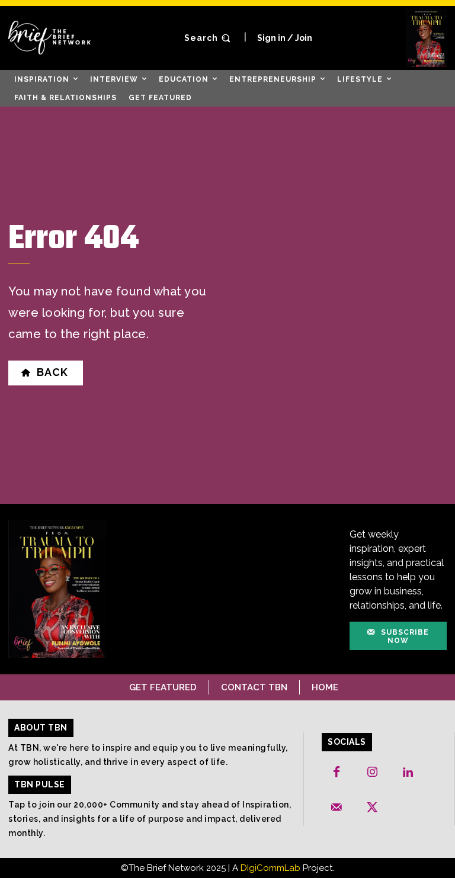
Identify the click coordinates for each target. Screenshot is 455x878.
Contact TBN (254, 687)
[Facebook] (336, 772)
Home (325, 687)
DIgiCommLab (270, 868)
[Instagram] (372, 772)
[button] (208, 38)
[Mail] (336, 808)
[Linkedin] (407, 772)
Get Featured (163, 687)
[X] (372, 808)
